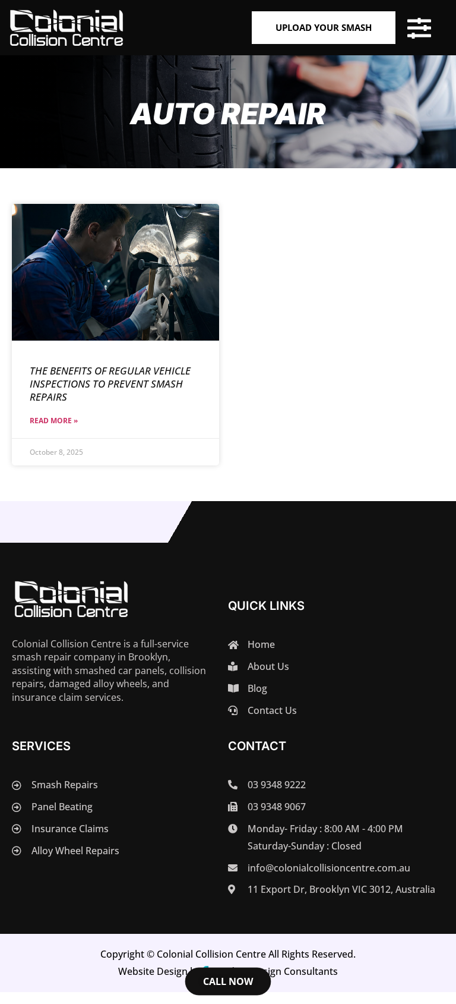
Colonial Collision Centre (211, 954)
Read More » (54, 421)
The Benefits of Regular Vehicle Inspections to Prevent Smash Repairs (110, 384)
